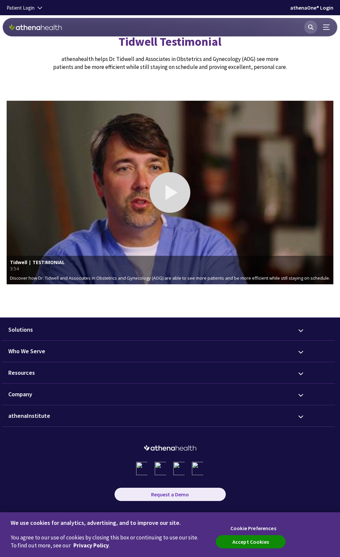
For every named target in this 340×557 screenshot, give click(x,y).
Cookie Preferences (253, 528)
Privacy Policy (91, 545)
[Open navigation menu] (326, 27)
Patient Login (21, 8)
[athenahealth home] (35, 27)
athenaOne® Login (311, 7)
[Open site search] (310, 27)
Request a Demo (170, 494)
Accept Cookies (250, 541)
